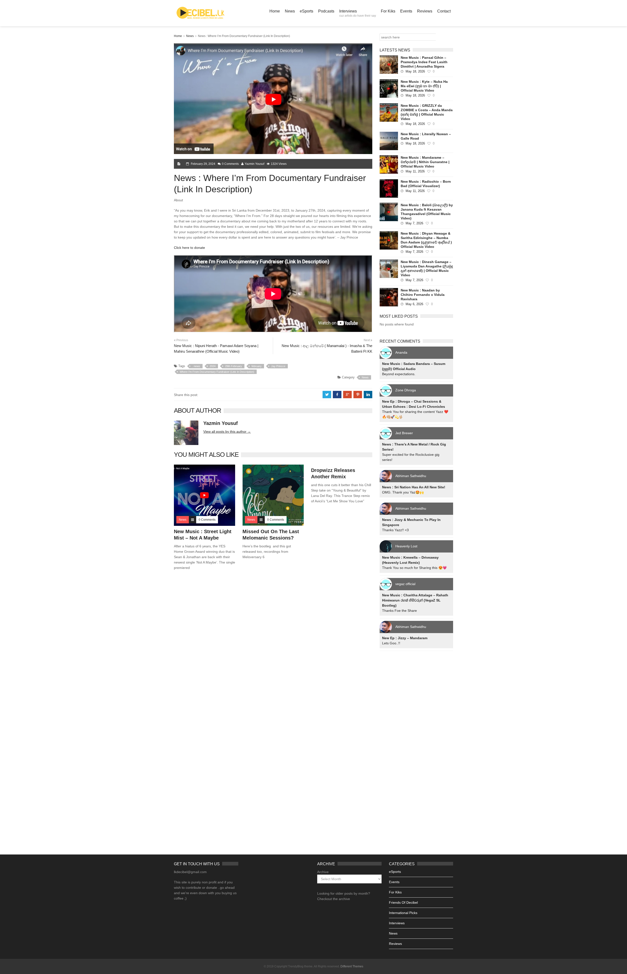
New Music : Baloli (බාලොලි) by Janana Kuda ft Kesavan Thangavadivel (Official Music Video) (427, 211)
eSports (306, 11)
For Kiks (388, 11)
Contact (444, 11)
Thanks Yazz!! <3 (395, 530)
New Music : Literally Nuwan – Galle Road (426, 136)
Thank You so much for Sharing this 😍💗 (414, 568)
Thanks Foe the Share (399, 611)
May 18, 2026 (415, 71)
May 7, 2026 (414, 223)
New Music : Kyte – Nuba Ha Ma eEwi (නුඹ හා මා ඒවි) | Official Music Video (424, 86)
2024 (213, 366)
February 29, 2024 (203, 164)
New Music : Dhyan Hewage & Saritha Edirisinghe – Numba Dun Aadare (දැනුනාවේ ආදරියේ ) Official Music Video (426, 240)
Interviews (357, 13)
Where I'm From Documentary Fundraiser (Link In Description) (217, 371)
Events (406, 11)
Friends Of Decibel (403, 902)
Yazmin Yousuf (254, 164)
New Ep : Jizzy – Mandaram (404, 638)
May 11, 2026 (415, 171)
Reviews (424, 11)
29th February (233, 366)
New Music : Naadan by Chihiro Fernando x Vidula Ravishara (423, 294)
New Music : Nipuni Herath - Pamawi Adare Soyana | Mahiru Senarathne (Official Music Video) (216, 348)
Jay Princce (278, 366)
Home (274, 11)
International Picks (403, 913)
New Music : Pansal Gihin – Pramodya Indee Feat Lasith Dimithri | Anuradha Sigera (424, 62)
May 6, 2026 (414, 304)
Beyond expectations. (398, 374)
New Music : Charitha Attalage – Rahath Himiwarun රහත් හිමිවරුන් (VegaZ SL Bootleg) (415, 600)
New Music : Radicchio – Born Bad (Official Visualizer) (426, 184)
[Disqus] (273, 644)
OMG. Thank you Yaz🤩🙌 (403, 492)
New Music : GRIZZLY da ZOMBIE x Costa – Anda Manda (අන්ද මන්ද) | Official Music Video (427, 112)
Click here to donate (189, 248)
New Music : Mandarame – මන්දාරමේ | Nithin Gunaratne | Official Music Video (425, 162)
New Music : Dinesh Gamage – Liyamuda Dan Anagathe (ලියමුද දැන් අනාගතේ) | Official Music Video (427, 268)
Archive (323, 872)
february (257, 366)
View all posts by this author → (227, 431)
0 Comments (230, 164)
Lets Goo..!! (391, 643)
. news (196, 366)
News (290, 11)
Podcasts (326, 11)
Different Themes (351, 966)
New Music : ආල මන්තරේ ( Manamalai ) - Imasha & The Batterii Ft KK (327, 348)
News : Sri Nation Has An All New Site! (413, 487)
